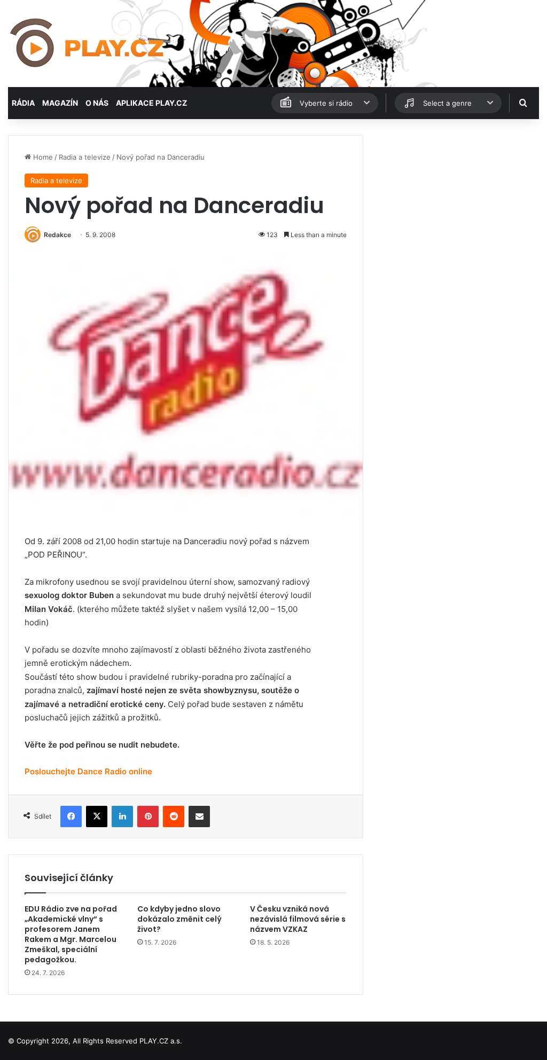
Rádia (23, 102)
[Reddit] (173, 816)
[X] (96, 816)
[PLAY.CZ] (88, 43)
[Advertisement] (456, 202)
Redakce (57, 235)
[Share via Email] (199, 816)
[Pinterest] (148, 816)
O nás (96, 102)
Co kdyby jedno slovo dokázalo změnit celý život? (179, 919)
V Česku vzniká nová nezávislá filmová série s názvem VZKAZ (298, 919)
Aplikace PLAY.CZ (151, 102)
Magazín (60, 102)
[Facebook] (71, 816)
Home (42, 157)
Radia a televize (85, 157)
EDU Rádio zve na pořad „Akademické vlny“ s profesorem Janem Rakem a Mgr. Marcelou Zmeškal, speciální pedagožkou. (71, 934)
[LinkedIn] (122, 816)
